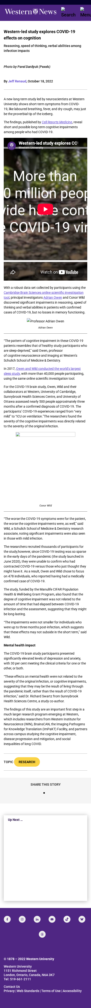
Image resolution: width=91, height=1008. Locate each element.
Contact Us (12, 987)
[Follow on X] (82, 919)
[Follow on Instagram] (22, 919)
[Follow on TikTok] (67, 919)
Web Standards (28, 991)
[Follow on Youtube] (52, 919)
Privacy (9, 991)
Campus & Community (45, 881)
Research (27, 762)
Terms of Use (51, 991)
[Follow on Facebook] (7, 919)
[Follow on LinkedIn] (37, 919)
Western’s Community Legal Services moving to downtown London (40, 864)
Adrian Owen (52, 297)
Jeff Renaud (17, 81)
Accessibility (72, 991)
